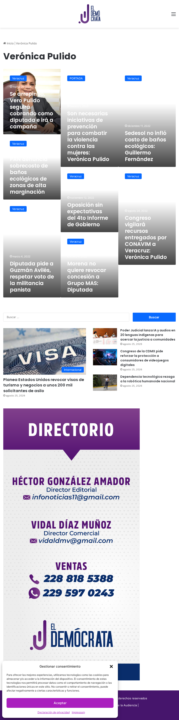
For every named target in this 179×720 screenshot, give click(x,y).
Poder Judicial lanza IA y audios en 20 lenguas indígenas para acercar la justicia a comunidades (147, 335)
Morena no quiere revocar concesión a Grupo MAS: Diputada (86, 276)
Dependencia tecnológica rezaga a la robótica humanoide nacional (148, 378)
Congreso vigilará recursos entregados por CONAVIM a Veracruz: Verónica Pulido (146, 237)
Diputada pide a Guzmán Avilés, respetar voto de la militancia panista (32, 276)
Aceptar (60, 703)
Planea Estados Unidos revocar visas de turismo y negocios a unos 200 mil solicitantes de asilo (43, 385)
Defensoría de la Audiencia (118, 705)
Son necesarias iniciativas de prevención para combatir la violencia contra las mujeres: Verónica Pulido (88, 136)
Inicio (10, 43)
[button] (111, 666)
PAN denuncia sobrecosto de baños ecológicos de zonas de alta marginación (29, 175)
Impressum (78, 712)
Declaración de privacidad (54, 712)
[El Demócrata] (89, 14)
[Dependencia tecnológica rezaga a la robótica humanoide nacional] (105, 382)
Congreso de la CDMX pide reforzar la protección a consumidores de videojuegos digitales (144, 358)
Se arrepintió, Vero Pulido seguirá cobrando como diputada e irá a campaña (31, 110)
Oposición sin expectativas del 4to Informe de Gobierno (87, 214)
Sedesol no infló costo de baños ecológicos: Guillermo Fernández (145, 146)
